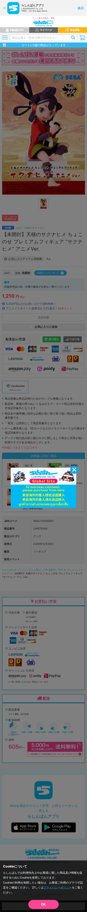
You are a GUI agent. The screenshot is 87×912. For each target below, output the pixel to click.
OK (43, 904)
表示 (80, 8)
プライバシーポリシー (58, 887)
